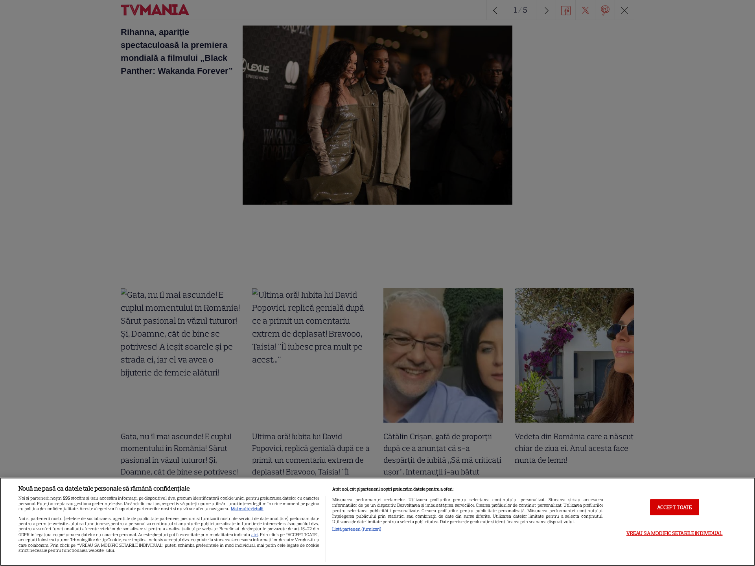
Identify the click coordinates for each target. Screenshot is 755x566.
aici (254, 534)
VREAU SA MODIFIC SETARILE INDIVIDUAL (674, 533)
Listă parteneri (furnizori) (356, 529)
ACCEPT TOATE (674, 507)
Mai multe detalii (247, 508)
